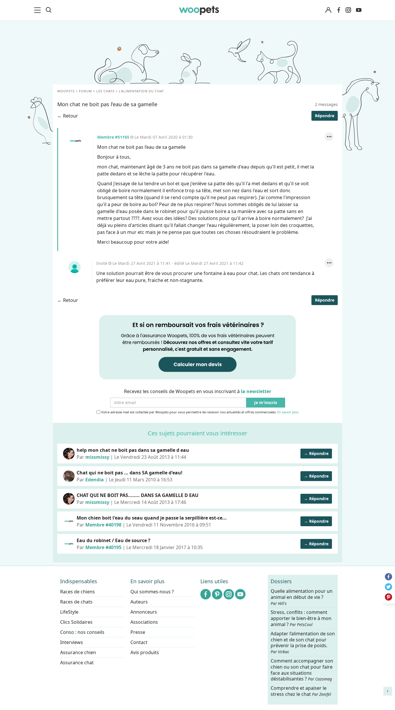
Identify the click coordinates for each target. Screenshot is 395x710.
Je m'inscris (265, 403)
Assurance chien (78, 652)
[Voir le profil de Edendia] (69, 476)
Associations (144, 622)
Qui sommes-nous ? (152, 591)
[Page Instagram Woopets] (348, 10)
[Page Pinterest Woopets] (217, 594)
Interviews (71, 642)
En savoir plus (287, 412)
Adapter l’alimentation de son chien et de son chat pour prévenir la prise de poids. (303, 642)
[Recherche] (48, 10)
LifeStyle (69, 612)
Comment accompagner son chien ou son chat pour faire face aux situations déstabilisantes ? (302, 670)
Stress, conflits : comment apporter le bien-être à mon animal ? (301, 618)
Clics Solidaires (76, 622)
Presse (137, 632)
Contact (138, 642)
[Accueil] (198, 10)
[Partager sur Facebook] (388, 576)
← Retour (67, 116)
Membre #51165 (75, 141)
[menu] (38, 10)
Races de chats (76, 602)
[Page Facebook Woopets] (338, 10)
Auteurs (139, 602)
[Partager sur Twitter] (388, 586)
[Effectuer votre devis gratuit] (197, 347)
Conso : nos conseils (82, 632)
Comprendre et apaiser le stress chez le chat (301, 691)
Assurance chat (77, 662)
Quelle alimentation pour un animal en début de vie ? (302, 597)
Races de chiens (77, 591)
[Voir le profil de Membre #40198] (69, 521)
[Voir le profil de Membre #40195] (69, 544)
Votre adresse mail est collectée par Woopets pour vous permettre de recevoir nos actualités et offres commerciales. (199, 412)
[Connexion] (328, 10)
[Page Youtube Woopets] (358, 10)
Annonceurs (143, 612)
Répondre (324, 115)
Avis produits (144, 652)
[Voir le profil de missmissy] (69, 453)
